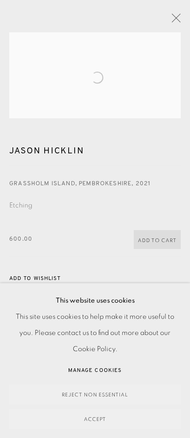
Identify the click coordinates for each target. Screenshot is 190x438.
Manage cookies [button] (95, 370)
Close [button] (174, 21)
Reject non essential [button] (95, 394)
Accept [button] (95, 419)
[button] (35, 279)
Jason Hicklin (46, 151)
